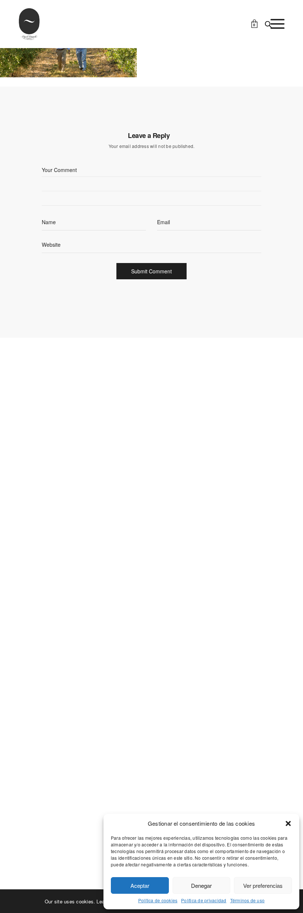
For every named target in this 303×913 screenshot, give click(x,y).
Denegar (201, 885)
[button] (288, 823)
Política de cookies (158, 900)
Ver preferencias (263, 885)
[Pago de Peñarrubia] (29, 24)
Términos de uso (247, 900)
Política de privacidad (203, 900)
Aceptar (139, 885)
